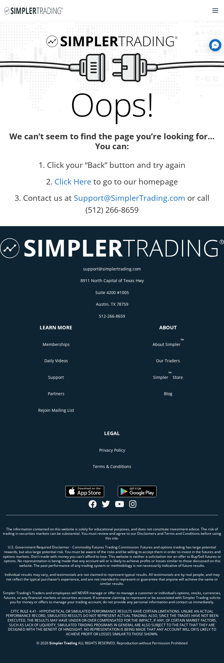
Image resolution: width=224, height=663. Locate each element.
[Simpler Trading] (33, 10)
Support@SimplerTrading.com (129, 197)
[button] (215, 45)
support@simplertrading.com (112, 269)
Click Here (73, 181)
